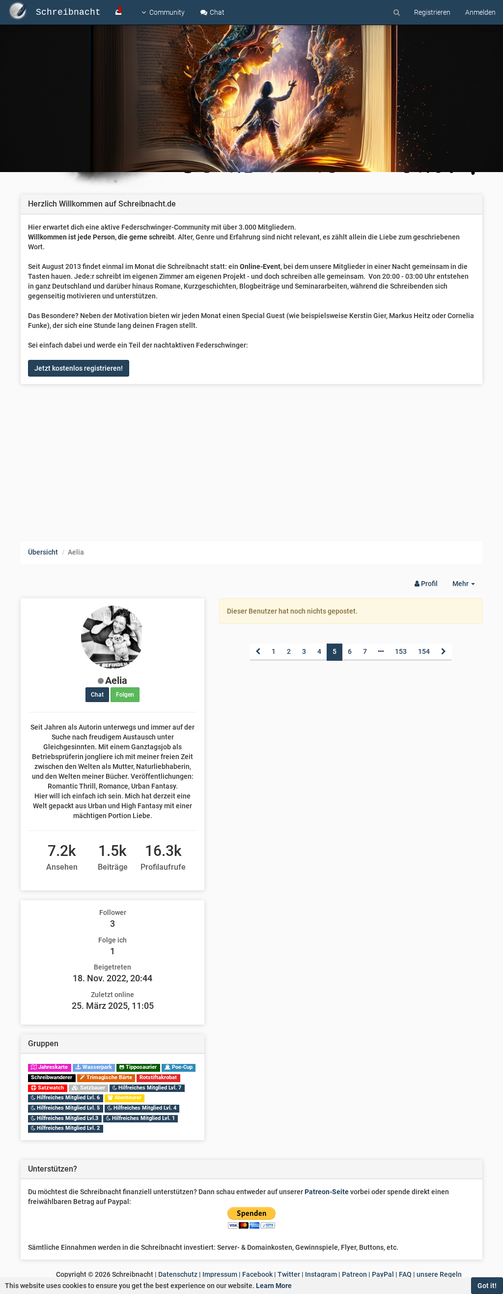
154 (424, 651)
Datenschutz (177, 1274)
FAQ (405, 1274)
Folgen (125, 694)
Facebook (257, 1274)
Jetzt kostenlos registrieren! (78, 368)
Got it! (487, 1286)
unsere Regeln (439, 1274)
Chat (216, 12)
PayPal (383, 1274)
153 (401, 651)
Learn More (274, 1286)
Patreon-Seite (327, 1192)
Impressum (219, 1274)
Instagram (321, 1274)
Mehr (467, 586)
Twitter (289, 1274)
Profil (428, 584)
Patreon (354, 1274)
